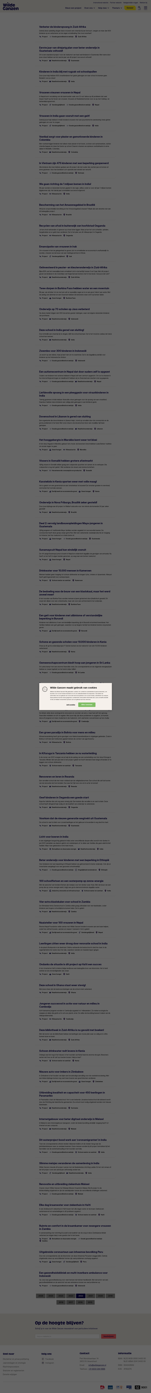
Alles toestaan (86, 705)
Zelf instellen (70, 704)
